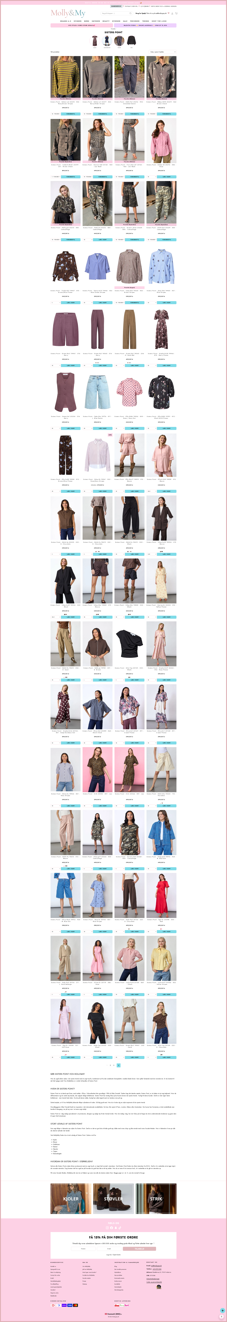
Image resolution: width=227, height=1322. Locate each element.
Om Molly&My (86, 1266)
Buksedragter (57, 1154)
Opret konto (117, 1255)
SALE (125, 21)
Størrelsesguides (118, 1290)
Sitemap (85, 1284)
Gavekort (53, 1290)
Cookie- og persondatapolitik (154, 1282)
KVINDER (78, 21)
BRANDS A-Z (65, 21)
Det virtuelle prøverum (120, 1269)
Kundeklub (117, 1284)
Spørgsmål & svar (55, 1269)
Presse (84, 1281)
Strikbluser (56, 1144)
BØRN (86, 21)
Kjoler (55, 1140)
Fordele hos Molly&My (89, 1275)
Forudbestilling (54, 1284)
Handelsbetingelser (56, 1281)
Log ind (108, 1255)
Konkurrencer (118, 1281)
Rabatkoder (54, 1296)
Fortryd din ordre (55, 1275)
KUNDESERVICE (116, 6)
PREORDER (135, 21)
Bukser (55, 1147)
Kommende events (119, 1278)
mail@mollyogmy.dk (161, 13)
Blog (115, 1266)
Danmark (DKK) (113, 1314)
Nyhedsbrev (117, 1272)
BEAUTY (106, 21)
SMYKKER (96, 21)
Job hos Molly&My (87, 1269)
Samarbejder (117, 1287)
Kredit (52, 1278)
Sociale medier (87, 1278)
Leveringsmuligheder (56, 1287)
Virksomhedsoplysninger (153, 1279)
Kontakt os (53, 1266)
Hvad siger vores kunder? (90, 1272)
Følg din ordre (54, 1293)
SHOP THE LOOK (159, 21)
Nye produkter (118, 1275)
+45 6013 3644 (157, 1269)
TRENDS (145, 21)
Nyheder (116, 21)
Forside (113, 29)
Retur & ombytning (56, 1272)
